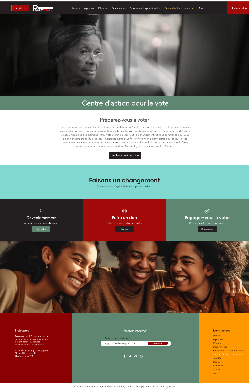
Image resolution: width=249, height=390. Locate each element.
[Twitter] (130, 356)
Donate (217, 361)
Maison (217, 335)
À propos (218, 339)
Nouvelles (218, 365)
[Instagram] (141, 356)
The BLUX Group (134, 386)
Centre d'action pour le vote (223, 354)
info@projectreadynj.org (36, 350)
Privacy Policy (168, 386)
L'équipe (217, 343)
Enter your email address (117, 338)
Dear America (220, 346)
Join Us (217, 358)
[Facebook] (124, 356)
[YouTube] (135, 356)
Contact (217, 369)
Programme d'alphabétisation (223, 350)
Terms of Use (151, 386)
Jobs (215, 373)
